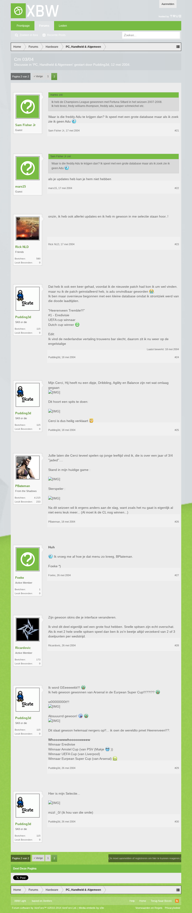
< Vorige (38, 76)
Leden (63, 25)
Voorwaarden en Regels (148, 907)
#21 (177, 130)
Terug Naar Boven (161, 900)
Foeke (19, 577)
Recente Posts (56, 35)
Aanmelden (168, 4)
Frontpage (23, 25)
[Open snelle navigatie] (178, 47)
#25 (177, 430)
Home (142, 900)
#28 (177, 645)
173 (38, 659)
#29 (177, 768)
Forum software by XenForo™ (44, 907)
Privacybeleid (172, 907)
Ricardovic (23, 648)
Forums (44, 25)
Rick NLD (22, 247)
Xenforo (47, 900)
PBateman (22, 486)
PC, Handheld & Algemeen (53, 64)
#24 (177, 357)
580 (38, 258)
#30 (177, 821)
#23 (177, 244)
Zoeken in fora (29, 35)
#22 (177, 188)
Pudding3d (101, 64)
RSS (177, 901)
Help (132, 900)
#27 (177, 575)
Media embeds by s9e (91, 907)
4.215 (37, 497)
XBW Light (20, 900)
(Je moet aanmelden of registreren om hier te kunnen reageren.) (144, 858)
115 (39, 328)
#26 (177, 521)
